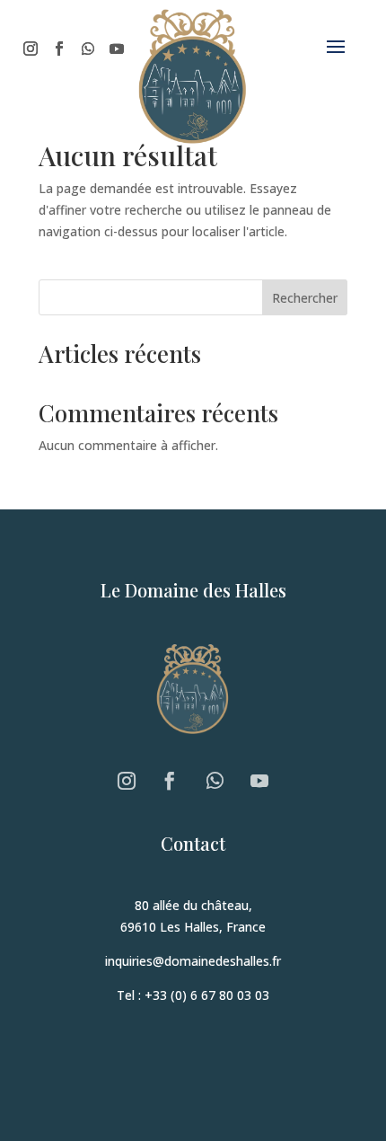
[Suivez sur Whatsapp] (88, 48)
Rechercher (305, 297)
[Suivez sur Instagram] (30, 48)
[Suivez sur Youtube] (116, 48)
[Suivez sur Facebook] (59, 48)
